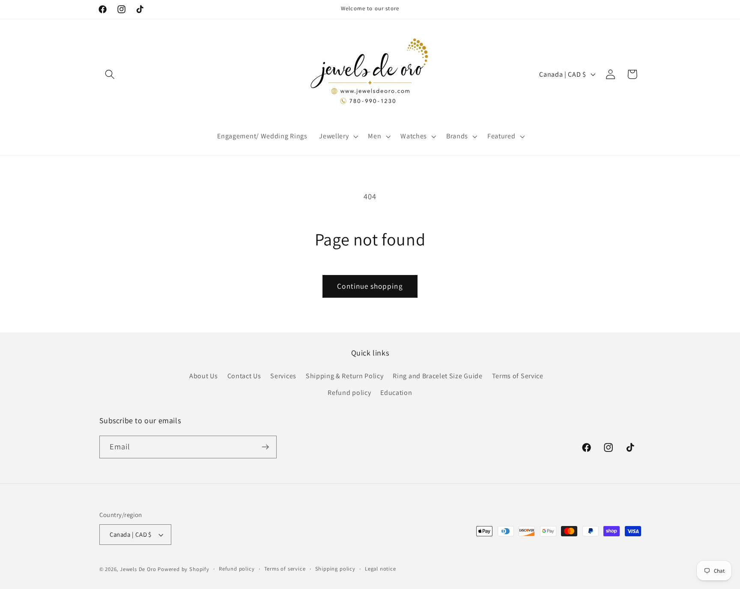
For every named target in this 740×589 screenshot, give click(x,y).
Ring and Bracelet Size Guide (437, 375)
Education (396, 392)
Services (283, 375)
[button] (110, 74)
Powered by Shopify (183, 569)
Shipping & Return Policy (345, 375)
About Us (203, 375)
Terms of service (285, 568)
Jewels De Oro (139, 569)
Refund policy (349, 392)
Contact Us (244, 375)
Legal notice (380, 568)
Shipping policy (335, 568)
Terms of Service (517, 375)
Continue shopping (370, 286)
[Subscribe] (265, 447)
